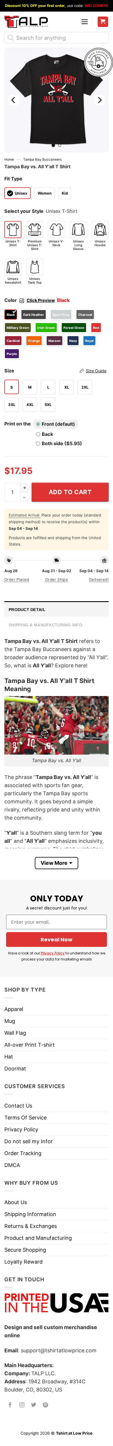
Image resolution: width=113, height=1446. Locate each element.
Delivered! (99, 579)
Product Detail (27, 609)
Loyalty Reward (23, 1262)
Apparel (13, 1009)
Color (29, 300)
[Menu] (84, 21)
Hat (8, 1057)
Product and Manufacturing (38, 1238)
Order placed (16, 579)
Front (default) (58, 424)
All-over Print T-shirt (29, 1045)
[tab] (56, 609)
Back (47, 434)
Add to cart (70, 492)
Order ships (56, 579)
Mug (9, 1021)
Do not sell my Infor (28, 1141)
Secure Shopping (25, 1250)
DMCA (12, 1165)
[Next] (99, 100)
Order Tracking (22, 1153)
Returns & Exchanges (30, 1226)
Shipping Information (30, 1214)
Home (9, 159)
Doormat (15, 1069)
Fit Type (13, 179)
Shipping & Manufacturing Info (45, 625)
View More (54, 863)
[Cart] (103, 22)
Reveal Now (56, 939)
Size (55, 371)
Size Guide (96, 371)
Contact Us (18, 1106)
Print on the (17, 424)
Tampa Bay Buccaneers (42, 159)
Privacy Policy (53, 953)
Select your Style (23, 211)
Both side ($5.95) (62, 443)
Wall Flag (15, 1033)
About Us (15, 1202)
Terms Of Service (25, 1118)
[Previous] (13, 100)
